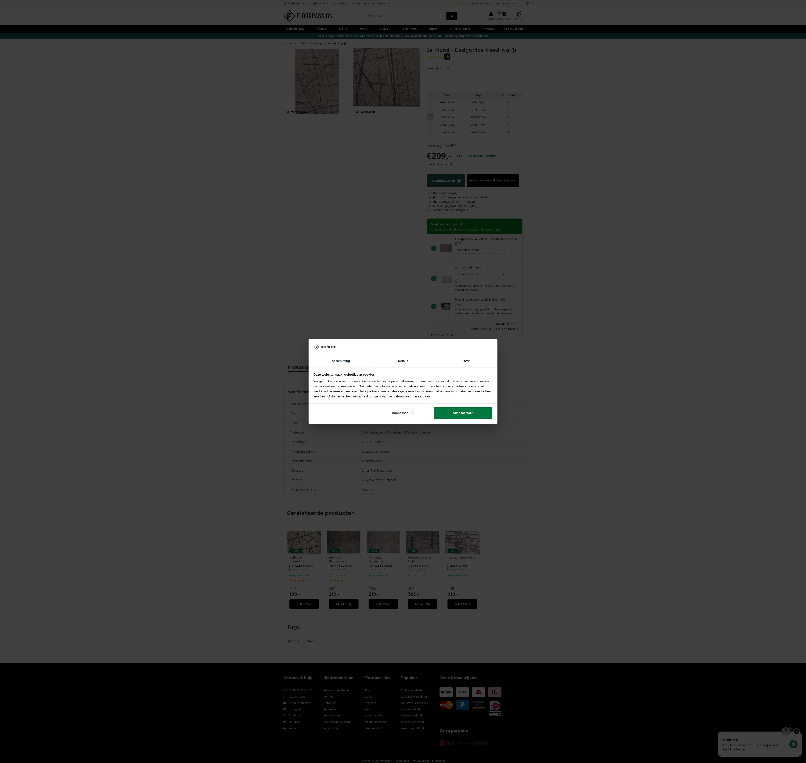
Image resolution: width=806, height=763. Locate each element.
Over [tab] (466, 361)
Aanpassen (400, 413)
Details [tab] (403, 361)
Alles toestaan (463, 413)
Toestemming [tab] (340, 361)
